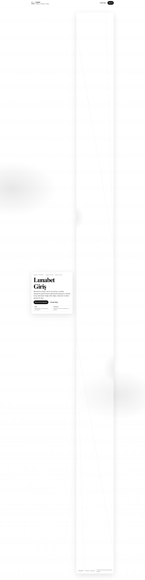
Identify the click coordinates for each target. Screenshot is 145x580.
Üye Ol (111, 3)
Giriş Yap (103, 3)
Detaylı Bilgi (54, 302)
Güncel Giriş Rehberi (41, 302)
